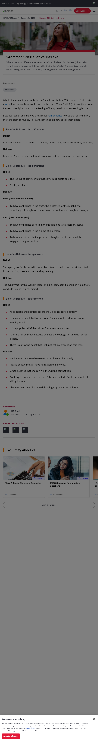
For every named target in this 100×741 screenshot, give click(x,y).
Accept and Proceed (11, 736)
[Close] (94, 719)
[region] (49, 728)
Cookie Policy (30, 728)
